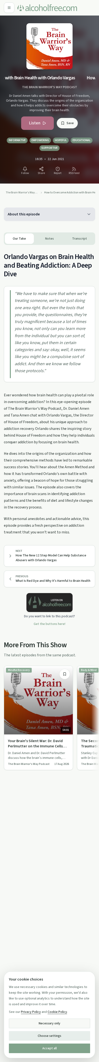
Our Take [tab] (19, 238)
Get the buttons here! (49, 624)
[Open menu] (9, 7)
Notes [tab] (49, 238)
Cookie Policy (57, 1012)
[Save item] (64, 674)
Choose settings (49, 1035)
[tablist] (49, 238)
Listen (34, 123)
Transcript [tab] (79, 238)
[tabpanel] (49, 390)
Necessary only (49, 1023)
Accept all (49, 1048)
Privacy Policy (31, 1012)
